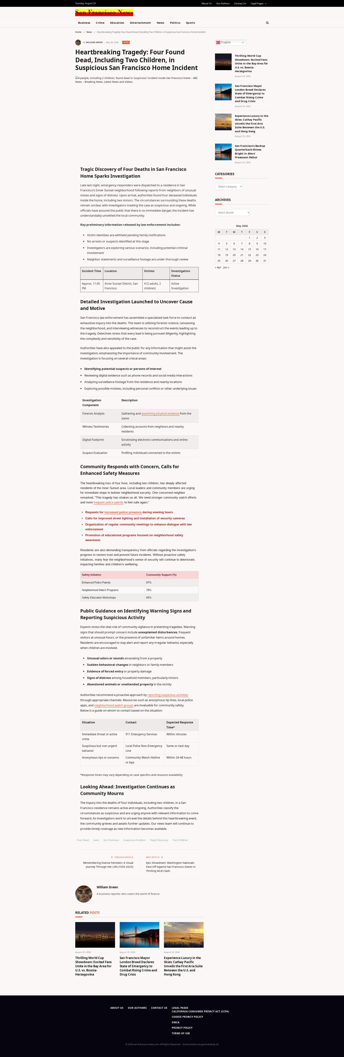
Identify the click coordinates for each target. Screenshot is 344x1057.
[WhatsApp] (62, 269)
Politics (175, 22)
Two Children (180, 840)
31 (264, 260)
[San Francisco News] (104, 12)
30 (257, 260)
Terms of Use (181, 1033)
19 (226, 255)
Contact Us (240, 3)
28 (241, 260)
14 (241, 249)
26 (226, 260)
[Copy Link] (62, 223)
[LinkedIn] (62, 196)
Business (84, 22)
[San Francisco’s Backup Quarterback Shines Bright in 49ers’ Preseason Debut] (223, 152)
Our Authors (223, 3)
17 (264, 249)
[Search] (267, 23)
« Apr (218, 267)
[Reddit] (62, 241)
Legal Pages (257, 3)
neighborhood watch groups (113, 705)
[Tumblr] (62, 232)
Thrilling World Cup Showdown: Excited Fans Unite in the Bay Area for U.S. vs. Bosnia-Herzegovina (93, 966)
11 (219, 249)
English (225, 42)
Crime (100, 22)
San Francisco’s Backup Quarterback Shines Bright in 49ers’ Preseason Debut (250, 151)
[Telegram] (62, 260)
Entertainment (140, 22)
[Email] (62, 214)
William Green (94, 42)
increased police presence (123, 512)
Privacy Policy (182, 1027)
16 (257, 249)
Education (117, 22)
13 (234, 249)
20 (234, 255)
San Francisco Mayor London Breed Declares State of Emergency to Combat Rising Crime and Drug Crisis (138, 966)
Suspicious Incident (134, 840)
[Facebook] (62, 177)
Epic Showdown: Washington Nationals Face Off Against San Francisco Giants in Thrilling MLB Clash (170, 867)
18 (219, 255)
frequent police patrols (108, 502)
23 (257, 255)
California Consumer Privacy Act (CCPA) (200, 1011)
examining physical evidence (160, 413)
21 (241, 255)
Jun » (226, 267)
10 (264, 243)
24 (264, 255)
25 (219, 260)
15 (249, 249)
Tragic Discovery (159, 840)
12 (226, 249)
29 (249, 260)
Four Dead (83, 840)
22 (249, 255)
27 (234, 260)
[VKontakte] (62, 251)
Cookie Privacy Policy (187, 1016)
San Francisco (111, 840)
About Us (207, 3)
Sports (190, 22)
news (96, 840)
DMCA (176, 1022)
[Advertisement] (180, 11)
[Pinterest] (62, 205)
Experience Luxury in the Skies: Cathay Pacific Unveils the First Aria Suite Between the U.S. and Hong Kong (183, 966)
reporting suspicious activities (167, 695)
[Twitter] (62, 187)
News (160, 22)
